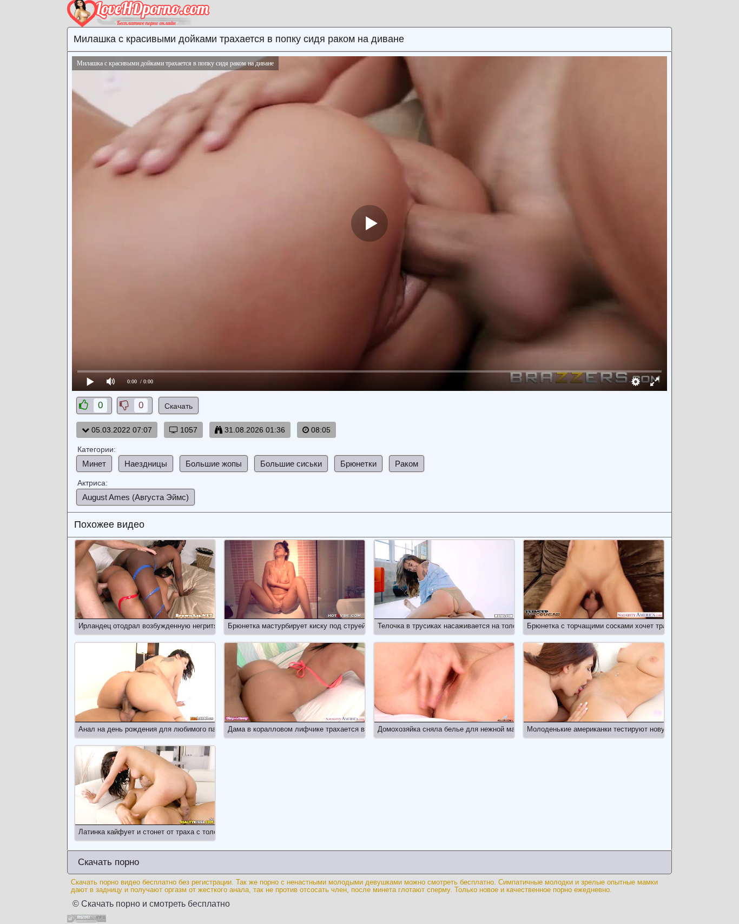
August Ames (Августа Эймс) (135, 497)
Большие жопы (214, 463)
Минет (94, 463)
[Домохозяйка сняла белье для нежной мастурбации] (444, 682)
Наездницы (145, 463)
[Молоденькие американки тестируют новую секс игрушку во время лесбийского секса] (593, 682)
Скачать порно (107, 862)
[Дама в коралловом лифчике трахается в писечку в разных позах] (294, 682)
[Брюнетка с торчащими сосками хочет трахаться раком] (593, 579)
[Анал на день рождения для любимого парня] (145, 682)
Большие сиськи (291, 463)
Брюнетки (358, 463)
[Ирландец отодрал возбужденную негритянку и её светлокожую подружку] (145, 579)
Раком (406, 463)
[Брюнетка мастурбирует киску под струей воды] (294, 579)
